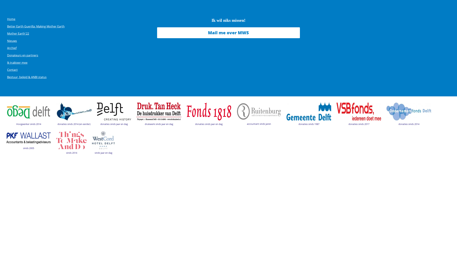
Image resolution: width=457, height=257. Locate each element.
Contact (12, 70)
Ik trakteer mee (17, 63)
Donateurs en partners (22, 55)
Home (11, 19)
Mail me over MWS (228, 33)
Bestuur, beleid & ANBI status (27, 77)
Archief (12, 48)
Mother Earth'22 (18, 34)
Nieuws (12, 41)
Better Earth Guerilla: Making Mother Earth (36, 26)
